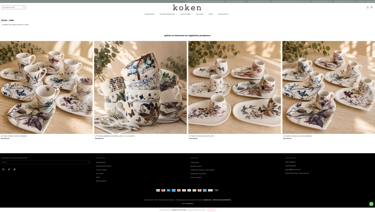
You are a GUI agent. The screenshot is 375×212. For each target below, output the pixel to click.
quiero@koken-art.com (293, 169)
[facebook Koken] (9, 169)
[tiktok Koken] (15, 169)
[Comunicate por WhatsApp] (371, 204)
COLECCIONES (185, 14)
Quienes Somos (196, 166)
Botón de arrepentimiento (222, 200)
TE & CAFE (200, 14)
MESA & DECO (223, 14)
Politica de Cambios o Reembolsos (202, 170)
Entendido (211, 209)
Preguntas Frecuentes (198, 174)
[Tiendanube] (187, 204)
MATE (211, 14)
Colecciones (195, 162)
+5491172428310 (290, 166)
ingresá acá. (208, 200)
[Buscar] (24, 7)
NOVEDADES (150, 14)
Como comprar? (196, 177)
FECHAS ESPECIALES (167, 14)
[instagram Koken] (3, 169)
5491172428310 (290, 162)
